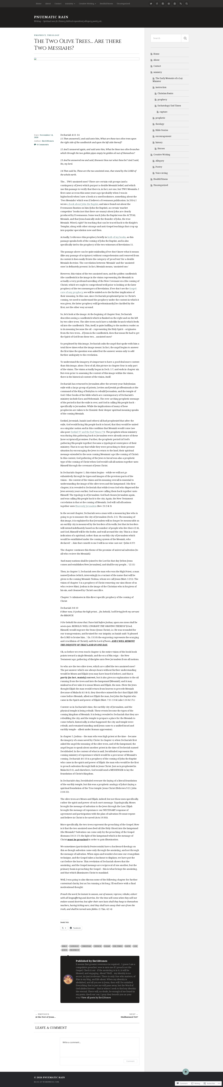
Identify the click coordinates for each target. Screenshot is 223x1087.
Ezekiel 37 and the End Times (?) (87, 431)
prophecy (40, 35)
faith (127, 946)
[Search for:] (170, 38)
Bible (64, 946)
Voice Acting (162, 173)
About (48, 3)
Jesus (64, 950)
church (97, 946)
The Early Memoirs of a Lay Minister (168, 79)
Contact (58, 3)
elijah (107, 946)
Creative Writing (86, 3)
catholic (74, 946)
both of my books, (116, 237)
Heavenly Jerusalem (86, 506)
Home (38, 3)
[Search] (186, 3)
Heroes (161, 148)
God (135, 946)
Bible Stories (162, 130)
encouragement (163, 136)
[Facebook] (157, 3)
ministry (69, 3)
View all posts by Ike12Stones (96, 997)
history (159, 142)
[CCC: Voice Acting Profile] (180, 3)
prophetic (160, 117)
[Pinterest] (168, 3)
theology (53, 35)
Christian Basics (165, 93)
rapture (163, 111)
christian (86, 946)
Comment (130, 1061)
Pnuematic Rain (51, 17)
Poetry (159, 166)
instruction (161, 87)
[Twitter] (151, 3)
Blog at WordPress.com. (46, 1082)
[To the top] (185, 1072)
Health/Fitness (106, 3)
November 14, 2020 (43, 136)
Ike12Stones (48, 141)
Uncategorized (123, 3)
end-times (117, 946)
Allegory (160, 160)
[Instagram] (163, 3)
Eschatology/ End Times (169, 105)
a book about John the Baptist (82, 204)
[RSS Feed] (174, 3)
